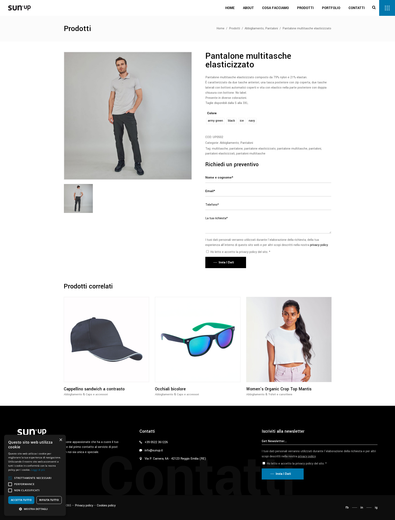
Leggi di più (38, 470)
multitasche (220, 148)
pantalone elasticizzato (260, 148)
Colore (212, 113)
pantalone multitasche (292, 148)
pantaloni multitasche (250, 153)
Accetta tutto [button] (21, 500)
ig (376, 507)
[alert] (35, 475)
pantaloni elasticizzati (220, 153)
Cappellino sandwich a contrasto (94, 389)
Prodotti (234, 28)
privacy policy (319, 245)
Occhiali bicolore (170, 389)
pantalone (236, 148)
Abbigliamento (254, 28)
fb (347, 507)
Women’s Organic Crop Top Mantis (278, 389)
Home (220, 28)
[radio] (215, 121)
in (361, 507)
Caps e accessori (97, 394)
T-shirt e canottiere (280, 394)
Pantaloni (271, 28)
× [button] (60, 440)
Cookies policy (106, 505)
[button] (10, 478)
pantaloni (315, 148)
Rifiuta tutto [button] (49, 500)
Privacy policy (84, 505)
